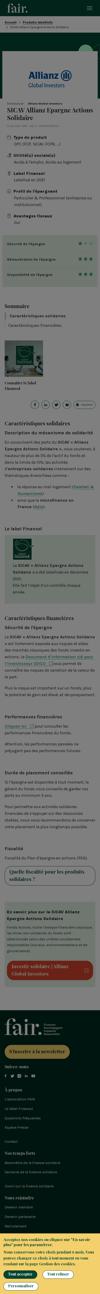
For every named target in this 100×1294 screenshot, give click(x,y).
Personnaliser (21, 1285)
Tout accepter (20, 1274)
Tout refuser (58, 1274)
